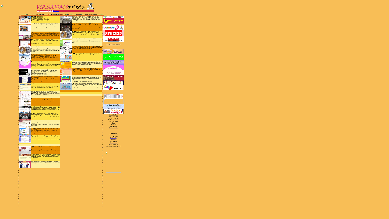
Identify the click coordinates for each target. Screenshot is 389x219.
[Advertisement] (9, 48)
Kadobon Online (113, 116)
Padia (113, 123)
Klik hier (49, 11)
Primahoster (113, 126)
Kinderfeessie (113, 124)
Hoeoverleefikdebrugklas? (113, 146)
